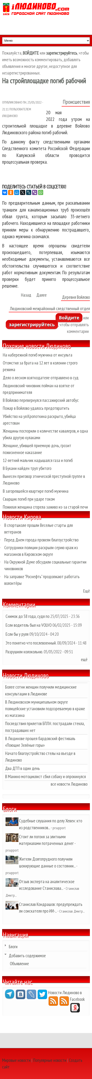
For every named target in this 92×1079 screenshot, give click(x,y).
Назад (26, 295)
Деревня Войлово (76, 297)
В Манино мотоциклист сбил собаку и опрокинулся (45, 776)
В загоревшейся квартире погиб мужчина (35, 491)
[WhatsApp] (40, 192)
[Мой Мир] (16, 192)
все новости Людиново (69, 784)
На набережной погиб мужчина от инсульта (37, 355)
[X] (22, 192)
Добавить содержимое (27, 956)
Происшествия (76, 101)
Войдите (69, 318)
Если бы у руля (17, 634)
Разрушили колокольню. (24, 652)
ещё (84, 659)
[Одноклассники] (10, 192)
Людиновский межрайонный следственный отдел (50, 308)
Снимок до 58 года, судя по (27, 616)
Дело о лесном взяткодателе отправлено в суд (41, 378)
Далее (41, 295)
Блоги (13, 946)
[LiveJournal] (28, 192)
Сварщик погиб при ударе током (29, 499)
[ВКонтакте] (4, 192)
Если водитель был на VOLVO (29, 625)
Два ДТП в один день (22, 768)
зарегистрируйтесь (32, 325)
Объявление (19, 963)
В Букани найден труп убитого (27, 468)
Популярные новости (49, 1060)
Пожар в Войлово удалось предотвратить (36, 408)
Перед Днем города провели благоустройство (41, 540)
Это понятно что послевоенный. (31, 643)
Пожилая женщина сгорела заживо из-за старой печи (45, 507)
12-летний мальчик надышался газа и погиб (38, 460)
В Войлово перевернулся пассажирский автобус (41, 400)
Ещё (86, 591)
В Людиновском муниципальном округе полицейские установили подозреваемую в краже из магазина (45, 708)
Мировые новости (16, 1060)
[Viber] (34, 192)
